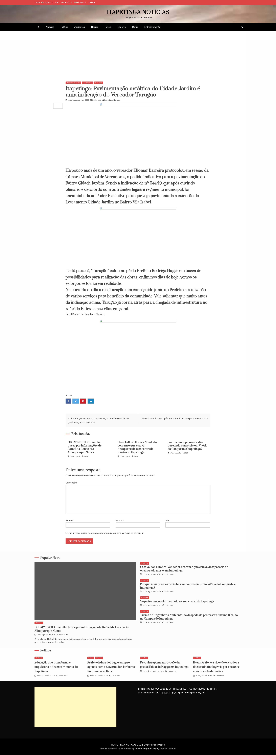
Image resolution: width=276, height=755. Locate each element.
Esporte (122, 26)
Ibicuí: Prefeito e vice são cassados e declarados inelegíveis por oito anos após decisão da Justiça (216, 667)
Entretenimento (152, 26)
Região (94, 26)
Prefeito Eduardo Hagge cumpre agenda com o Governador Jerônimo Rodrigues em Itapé (111, 667)
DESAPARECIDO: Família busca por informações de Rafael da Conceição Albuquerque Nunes (84, 447)
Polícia (108, 26)
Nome (69, 520)
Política (64, 26)
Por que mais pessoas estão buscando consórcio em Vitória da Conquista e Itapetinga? (187, 446)
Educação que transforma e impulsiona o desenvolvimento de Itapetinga (56, 667)
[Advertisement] (138, 57)
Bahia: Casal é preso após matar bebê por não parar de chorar (173, 418)
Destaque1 (87, 83)
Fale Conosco (80, 2)
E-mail (120, 520)
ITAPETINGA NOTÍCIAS (138, 12)
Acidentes (79, 26)
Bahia (135, 26)
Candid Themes (168, 748)
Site (167, 520)
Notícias (50, 26)
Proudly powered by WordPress (116, 748)
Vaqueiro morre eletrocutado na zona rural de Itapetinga (177, 601)
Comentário (71, 482)
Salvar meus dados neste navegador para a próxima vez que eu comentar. (106, 532)
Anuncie (91, 2)
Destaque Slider (73, 83)
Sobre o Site (66, 2)
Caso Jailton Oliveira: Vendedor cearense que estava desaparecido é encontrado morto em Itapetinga (138, 447)
